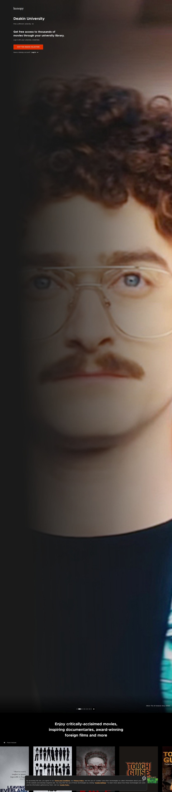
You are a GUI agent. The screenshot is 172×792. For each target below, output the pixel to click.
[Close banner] (144, 778)
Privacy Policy (79, 780)
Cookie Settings (100, 783)
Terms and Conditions (62, 780)
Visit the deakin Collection (28, 47)
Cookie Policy (64, 785)
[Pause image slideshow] (93, 709)
